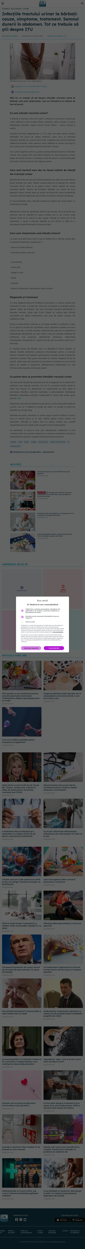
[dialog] (42, 624)
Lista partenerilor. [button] (58, 632)
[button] (42, 621)
